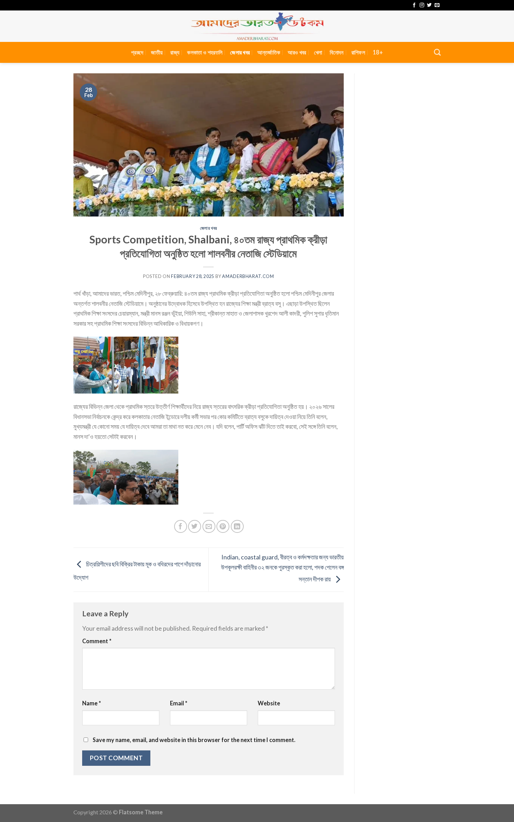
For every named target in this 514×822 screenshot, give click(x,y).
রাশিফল (358, 52)
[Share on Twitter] (194, 526)
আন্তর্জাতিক (268, 52)
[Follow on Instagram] (422, 5)
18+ (378, 52)
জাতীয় (157, 52)
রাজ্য (174, 52)
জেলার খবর (240, 52)
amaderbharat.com (248, 276)
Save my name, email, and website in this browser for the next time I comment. (194, 739)
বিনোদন (336, 52)
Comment (97, 641)
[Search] (437, 52)
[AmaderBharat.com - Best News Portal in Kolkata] (257, 26)
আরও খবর (297, 52)
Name (91, 703)
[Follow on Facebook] (414, 5)
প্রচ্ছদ (137, 52)
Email (178, 703)
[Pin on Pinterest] (222, 526)
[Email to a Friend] (208, 526)
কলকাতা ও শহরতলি (204, 52)
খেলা (318, 52)
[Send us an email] (437, 5)
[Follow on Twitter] (429, 5)
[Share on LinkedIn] (237, 526)
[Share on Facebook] (180, 526)
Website (269, 703)
